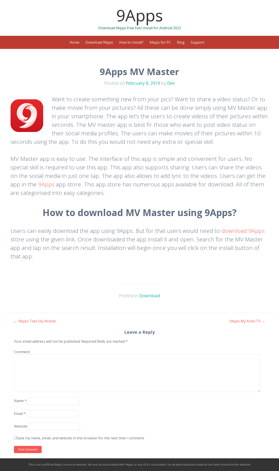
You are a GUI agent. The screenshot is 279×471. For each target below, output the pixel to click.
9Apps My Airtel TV (247, 321)
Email (20, 413)
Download (149, 296)
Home (74, 42)
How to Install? (131, 42)
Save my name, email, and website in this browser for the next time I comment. (81, 438)
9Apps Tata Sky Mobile (35, 321)
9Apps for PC (160, 42)
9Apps (139, 15)
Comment (22, 351)
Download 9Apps (99, 42)
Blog (181, 42)
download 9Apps (243, 231)
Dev (171, 83)
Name (20, 400)
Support (197, 42)
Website (20, 426)
